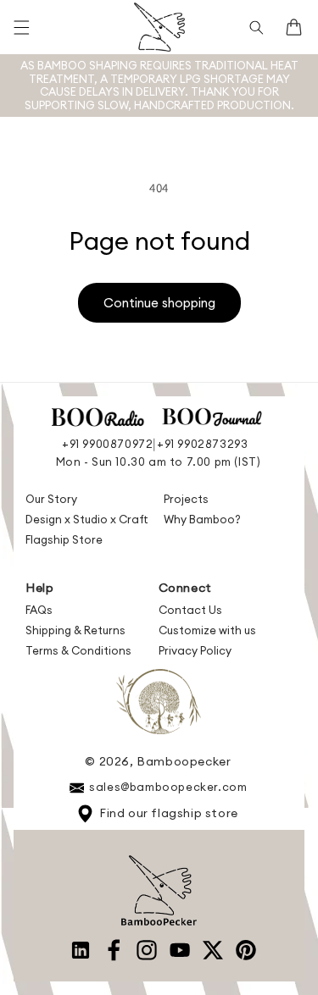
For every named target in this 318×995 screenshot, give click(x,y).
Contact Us (190, 609)
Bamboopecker (184, 761)
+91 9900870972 (107, 444)
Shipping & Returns (75, 630)
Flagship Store (64, 539)
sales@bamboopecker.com (168, 786)
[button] (21, 27)
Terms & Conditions (78, 650)
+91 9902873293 (202, 444)
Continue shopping (159, 303)
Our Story (51, 499)
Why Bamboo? (202, 519)
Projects (186, 499)
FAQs (39, 609)
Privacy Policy (195, 650)
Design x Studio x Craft (86, 519)
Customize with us (207, 630)
